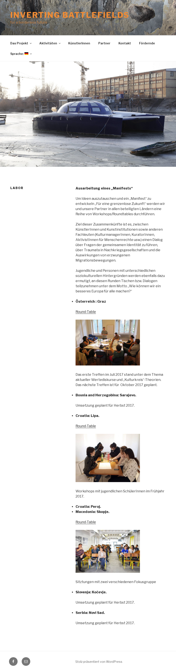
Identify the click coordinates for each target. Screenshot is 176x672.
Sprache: (17, 54)
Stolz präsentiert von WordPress (98, 661)
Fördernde (147, 43)
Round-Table (86, 312)
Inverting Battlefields (69, 15)
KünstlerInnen (79, 43)
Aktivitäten (48, 43)
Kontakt (124, 43)
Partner (104, 43)
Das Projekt (19, 43)
